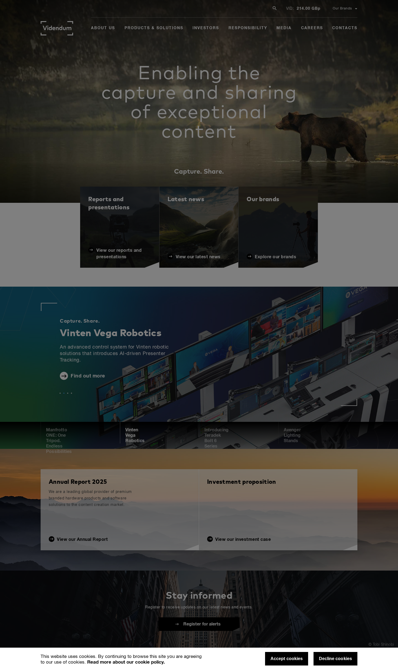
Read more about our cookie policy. (126, 662)
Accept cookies (286, 658)
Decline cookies (335, 658)
